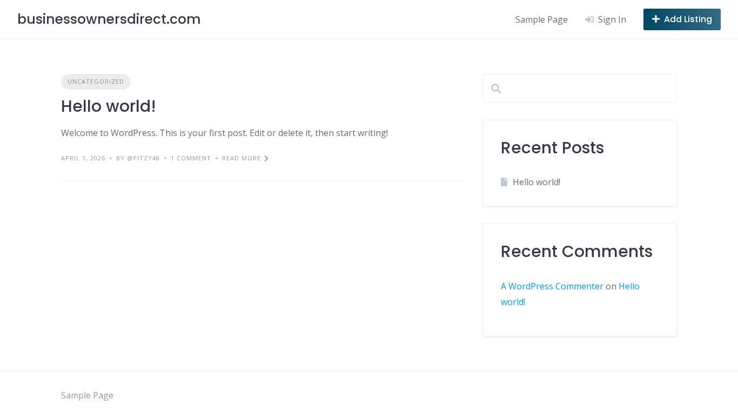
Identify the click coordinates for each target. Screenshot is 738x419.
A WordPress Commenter (552, 286)
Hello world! (108, 106)
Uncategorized (96, 81)
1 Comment (191, 158)
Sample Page (541, 19)
